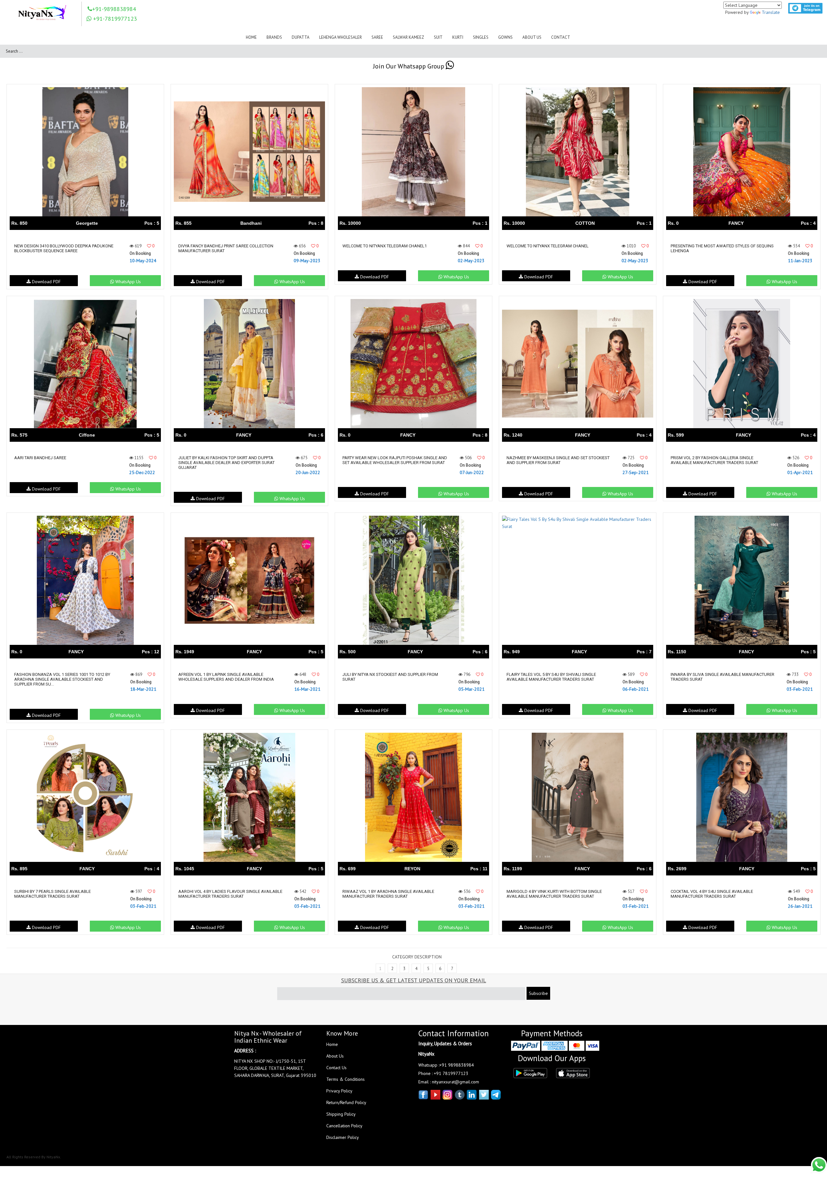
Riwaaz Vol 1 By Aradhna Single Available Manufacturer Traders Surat (388, 894)
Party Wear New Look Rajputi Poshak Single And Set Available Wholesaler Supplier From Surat (394, 460)
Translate (771, 12)
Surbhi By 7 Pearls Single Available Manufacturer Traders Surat (52, 894)
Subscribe (538, 993)
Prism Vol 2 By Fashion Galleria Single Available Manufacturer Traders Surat (714, 460)
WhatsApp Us (127, 281)
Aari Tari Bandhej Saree (40, 457)
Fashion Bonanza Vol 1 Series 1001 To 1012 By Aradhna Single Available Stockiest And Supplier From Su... (62, 679)
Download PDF (46, 281)
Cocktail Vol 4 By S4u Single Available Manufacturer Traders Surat (712, 894)
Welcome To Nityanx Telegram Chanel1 (384, 245)
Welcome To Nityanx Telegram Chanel (548, 245)
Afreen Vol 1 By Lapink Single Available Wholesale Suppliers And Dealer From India (226, 677)
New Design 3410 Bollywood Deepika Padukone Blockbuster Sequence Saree (63, 248)
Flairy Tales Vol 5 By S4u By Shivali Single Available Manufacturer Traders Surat (551, 677)
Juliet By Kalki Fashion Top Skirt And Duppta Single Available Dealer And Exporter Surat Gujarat (226, 462)
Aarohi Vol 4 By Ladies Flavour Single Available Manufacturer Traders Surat (230, 894)
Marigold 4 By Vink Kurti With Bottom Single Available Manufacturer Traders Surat (554, 894)
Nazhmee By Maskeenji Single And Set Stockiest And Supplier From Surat (558, 460)
